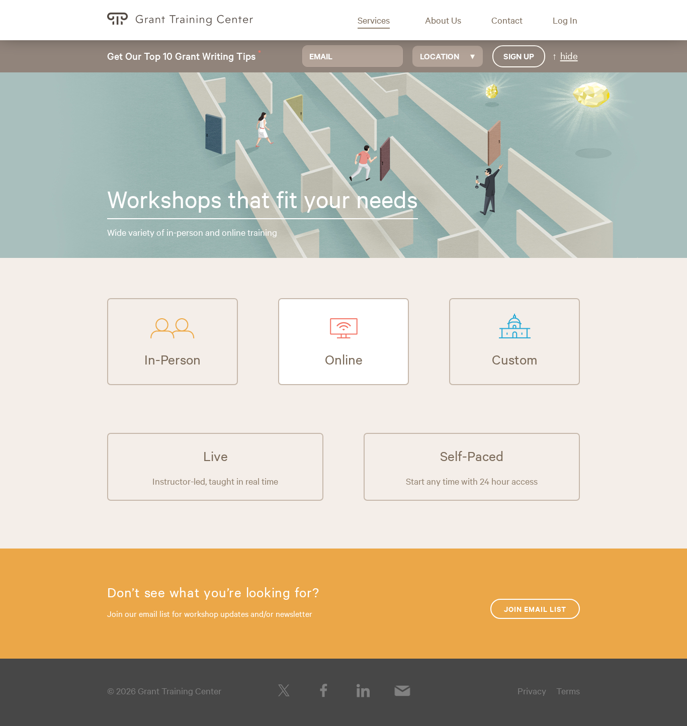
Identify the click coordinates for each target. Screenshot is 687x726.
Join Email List (535, 608)
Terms (568, 690)
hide (569, 55)
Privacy (532, 690)
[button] (381, 20)
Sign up (518, 55)
